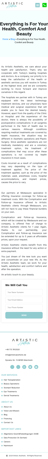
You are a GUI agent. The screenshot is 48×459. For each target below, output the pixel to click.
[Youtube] (30, 367)
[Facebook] (18, 367)
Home (5, 39)
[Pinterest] (36, 367)
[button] (37, 5)
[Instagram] (24, 367)
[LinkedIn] (12, 367)
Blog (13, 39)
